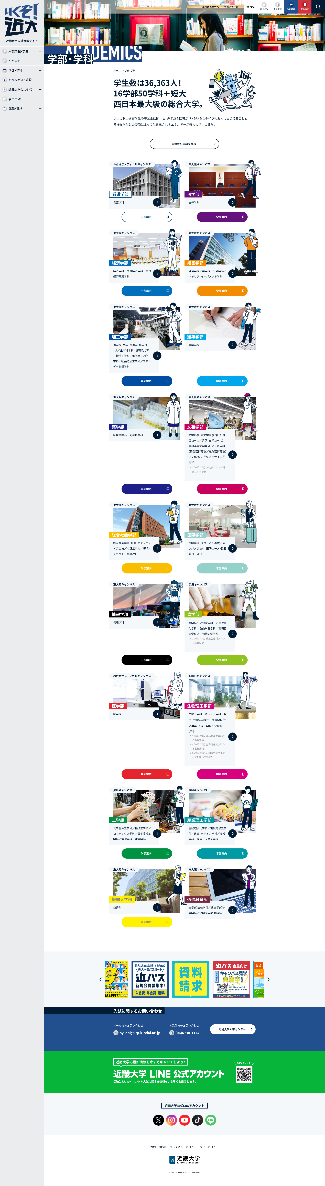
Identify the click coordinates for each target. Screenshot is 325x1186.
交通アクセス (231, 7)
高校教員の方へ (210, 7)
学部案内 (146, 217)
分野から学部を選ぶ (184, 144)
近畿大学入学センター (232, 1029)
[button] (101, 979)
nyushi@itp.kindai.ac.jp (140, 1032)
